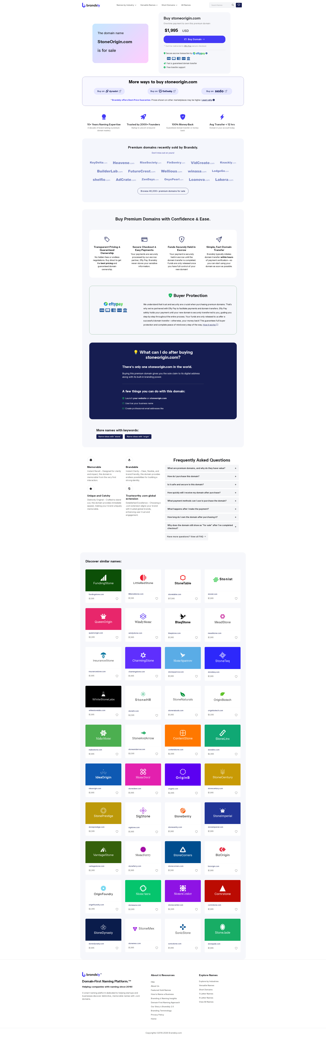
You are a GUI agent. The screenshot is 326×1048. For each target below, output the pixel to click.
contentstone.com (175, 750)
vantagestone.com (96, 866)
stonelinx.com (213, 750)
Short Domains (168, 5)
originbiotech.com (215, 710)
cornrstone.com (214, 905)
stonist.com (212, 594)
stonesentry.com (175, 827)
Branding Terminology (161, 1011)
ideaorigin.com (95, 788)
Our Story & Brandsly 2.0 (162, 1006)
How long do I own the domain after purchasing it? (192, 517)
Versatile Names (147, 5)
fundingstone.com (96, 594)
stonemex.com (134, 943)
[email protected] (172, 408)
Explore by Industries (209, 981)
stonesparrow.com (176, 672)
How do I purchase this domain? (183, 476)
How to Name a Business (162, 994)
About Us (155, 986)
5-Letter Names (206, 994)
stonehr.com (133, 711)
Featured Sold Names (161, 990)
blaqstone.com (174, 633)
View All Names (206, 1002)
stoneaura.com (134, 905)
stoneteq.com (213, 672)
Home (153, 1019)
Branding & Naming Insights (164, 998)
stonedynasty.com (96, 944)
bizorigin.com (213, 866)
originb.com (173, 789)
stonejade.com (214, 944)
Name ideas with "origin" (138, 436)
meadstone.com (214, 633)
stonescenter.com (175, 905)
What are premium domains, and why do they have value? (196, 468)
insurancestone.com (97, 672)
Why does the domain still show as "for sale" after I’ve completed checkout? (200, 526)
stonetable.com (174, 594)
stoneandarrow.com (136, 749)
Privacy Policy (157, 1015)
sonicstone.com (174, 944)
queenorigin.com (96, 633)
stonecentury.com (215, 788)
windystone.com (135, 633)
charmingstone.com (136, 672)
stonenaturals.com (175, 710)
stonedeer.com (134, 788)
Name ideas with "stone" (109, 436)
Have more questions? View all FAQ (185, 537)
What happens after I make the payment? (188, 509)
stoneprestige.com (96, 827)
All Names (186, 5)
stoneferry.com (134, 866)
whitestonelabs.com (97, 710)
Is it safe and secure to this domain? (185, 484)
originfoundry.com (96, 905)
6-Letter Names (206, 998)
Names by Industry (125, 5)
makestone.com (95, 750)
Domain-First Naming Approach (165, 1002)
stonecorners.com (175, 866)
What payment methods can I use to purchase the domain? (197, 501)
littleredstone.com (135, 594)
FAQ (153, 982)
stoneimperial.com (215, 827)
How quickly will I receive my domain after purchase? (194, 493)
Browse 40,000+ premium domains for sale (163, 191)
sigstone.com (133, 827)
